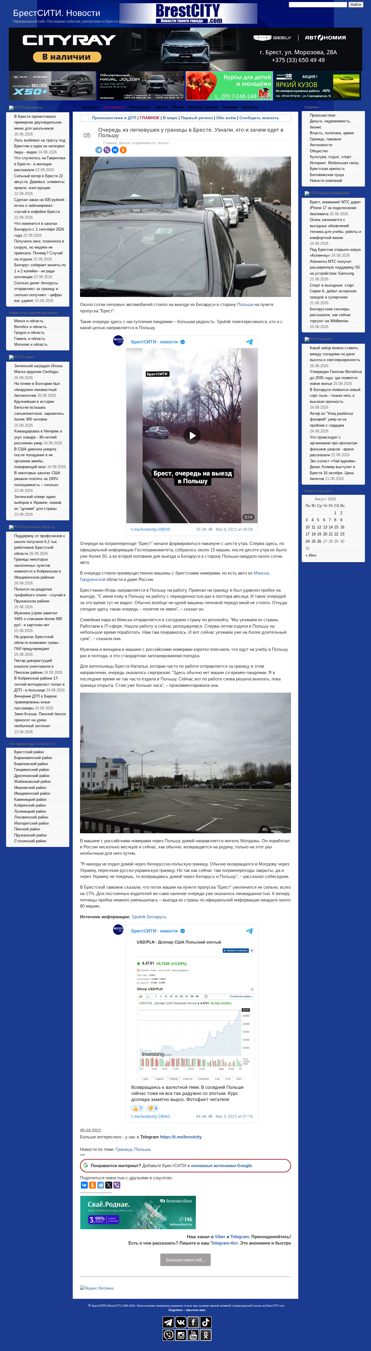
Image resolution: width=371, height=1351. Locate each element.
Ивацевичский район (32, 793)
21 (331, 534)
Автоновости (321, 145)
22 (336, 534)
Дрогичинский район (32, 776)
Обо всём (226, 117)
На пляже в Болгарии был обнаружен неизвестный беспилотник (37, 389)
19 (319, 534)
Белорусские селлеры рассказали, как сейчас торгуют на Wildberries (330, 315)
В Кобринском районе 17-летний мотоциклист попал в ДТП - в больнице (39, 684)
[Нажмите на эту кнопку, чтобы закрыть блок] (65, 107)
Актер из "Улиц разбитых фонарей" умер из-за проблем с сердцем (331, 419)
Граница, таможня (325, 139)
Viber (220, 1236)
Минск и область (28, 321)
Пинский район (27, 829)
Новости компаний (326, 180)
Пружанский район (30, 835)
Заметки (324, 339)
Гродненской (93, 579)
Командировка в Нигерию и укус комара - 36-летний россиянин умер (38, 437)
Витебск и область (30, 327)
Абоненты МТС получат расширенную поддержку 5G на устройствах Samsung (335, 267)
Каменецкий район (30, 799)
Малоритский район (31, 823)
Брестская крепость (327, 168)
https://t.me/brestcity (181, 1136)
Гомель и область (29, 338)
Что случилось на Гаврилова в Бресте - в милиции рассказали (39, 164)
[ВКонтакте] (115, 149)
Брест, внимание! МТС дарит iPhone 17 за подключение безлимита (335, 208)
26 (319, 541)
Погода (178, 107)
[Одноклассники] (123, 149)
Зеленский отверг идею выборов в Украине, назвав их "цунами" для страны (37, 503)
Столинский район (30, 841)
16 (342, 527)
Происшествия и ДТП (114, 117)
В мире (28, 357)
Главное (110, 143)
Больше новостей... (185, 1259)
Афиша (161, 107)
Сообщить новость (259, 117)
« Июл (311, 555)
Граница (124, 1149)
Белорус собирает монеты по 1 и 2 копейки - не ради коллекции (40, 271)
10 (307, 527)
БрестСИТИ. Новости (56, 13)
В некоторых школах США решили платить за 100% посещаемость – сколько (37, 479)
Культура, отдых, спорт (330, 157)
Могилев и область (31, 344)
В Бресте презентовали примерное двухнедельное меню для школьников (37, 122)
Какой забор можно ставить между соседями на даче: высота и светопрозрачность (335, 354)
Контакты (250, 107)
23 (342, 534)
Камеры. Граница (203, 107)
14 (331, 527)
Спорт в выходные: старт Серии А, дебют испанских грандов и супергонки (333, 291)
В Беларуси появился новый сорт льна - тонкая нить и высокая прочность (335, 395)
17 (307, 534)
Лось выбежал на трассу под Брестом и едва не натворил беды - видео (40, 146)
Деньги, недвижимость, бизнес (144, 143)
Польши (245, 304)
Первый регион (197, 117)
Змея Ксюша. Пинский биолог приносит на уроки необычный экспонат (40, 720)
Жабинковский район (32, 781)
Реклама (230, 107)
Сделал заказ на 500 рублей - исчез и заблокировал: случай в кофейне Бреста (40, 206)
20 (325, 534)
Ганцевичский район (31, 769)
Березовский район (31, 764)
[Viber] (106, 149)
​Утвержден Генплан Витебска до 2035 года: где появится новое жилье (336, 378)
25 (314, 541)
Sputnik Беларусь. (150, 916)
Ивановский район (30, 787)
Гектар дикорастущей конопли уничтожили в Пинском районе (34, 666)
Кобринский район (30, 805)
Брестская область (38, 527)
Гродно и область (29, 332)
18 (314, 534)
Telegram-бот (224, 1242)
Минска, (262, 573)
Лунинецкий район (30, 811)
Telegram (239, 1236)
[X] (108, 1185)
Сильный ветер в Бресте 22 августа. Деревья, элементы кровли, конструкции (39, 182)
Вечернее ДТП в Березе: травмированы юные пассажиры (36, 702)
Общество (319, 151)
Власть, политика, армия (332, 133)
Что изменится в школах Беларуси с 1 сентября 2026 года (39, 229)
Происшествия (322, 115)
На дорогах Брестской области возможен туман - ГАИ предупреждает (37, 643)
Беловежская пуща (327, 175)
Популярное (32, 108)
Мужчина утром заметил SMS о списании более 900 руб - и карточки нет (38, 619)
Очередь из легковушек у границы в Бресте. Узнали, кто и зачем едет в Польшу (190, 132)
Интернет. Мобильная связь (334, 163)
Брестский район (29, 752)
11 (313, 527)
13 (325, 527)
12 (319, 527)
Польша (142, 1149)
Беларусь (90, 107)
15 (336, 527)
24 (307, 541)
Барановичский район (33, 758)
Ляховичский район (31, 817)
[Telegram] (98, 149)
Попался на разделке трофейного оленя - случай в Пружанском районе (40, 595)
